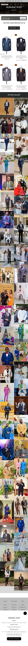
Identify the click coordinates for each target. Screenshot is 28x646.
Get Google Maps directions (14, 634)
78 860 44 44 (16, 631)
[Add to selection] (12, 35)
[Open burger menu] (25, 4)
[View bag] (21, 4)
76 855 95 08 (10, 631)
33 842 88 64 (23, 631)
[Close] (25, 613)
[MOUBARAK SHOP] (5, 4)
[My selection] (18, 4)
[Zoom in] (7, 106)
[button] (15, 4)
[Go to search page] (15, 4)
